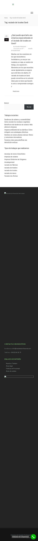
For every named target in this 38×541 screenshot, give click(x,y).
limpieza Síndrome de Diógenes (15, 159)
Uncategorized (9, 162)
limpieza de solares (11, 157)
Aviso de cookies (11, 371)
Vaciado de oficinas (11, 176)
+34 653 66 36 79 (16, 352)
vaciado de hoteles (10, 168)
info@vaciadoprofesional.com (21, 348)
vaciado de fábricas (11, 165)
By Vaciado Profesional (19, 46)
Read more (16, 91)
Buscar (6, 103)
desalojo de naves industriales (14, 154)
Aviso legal (9, 366)
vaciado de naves (10, 173)
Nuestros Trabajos (11, 363)
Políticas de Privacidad (13, 368)
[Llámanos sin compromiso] (33, 537)
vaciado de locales (10, 170)
